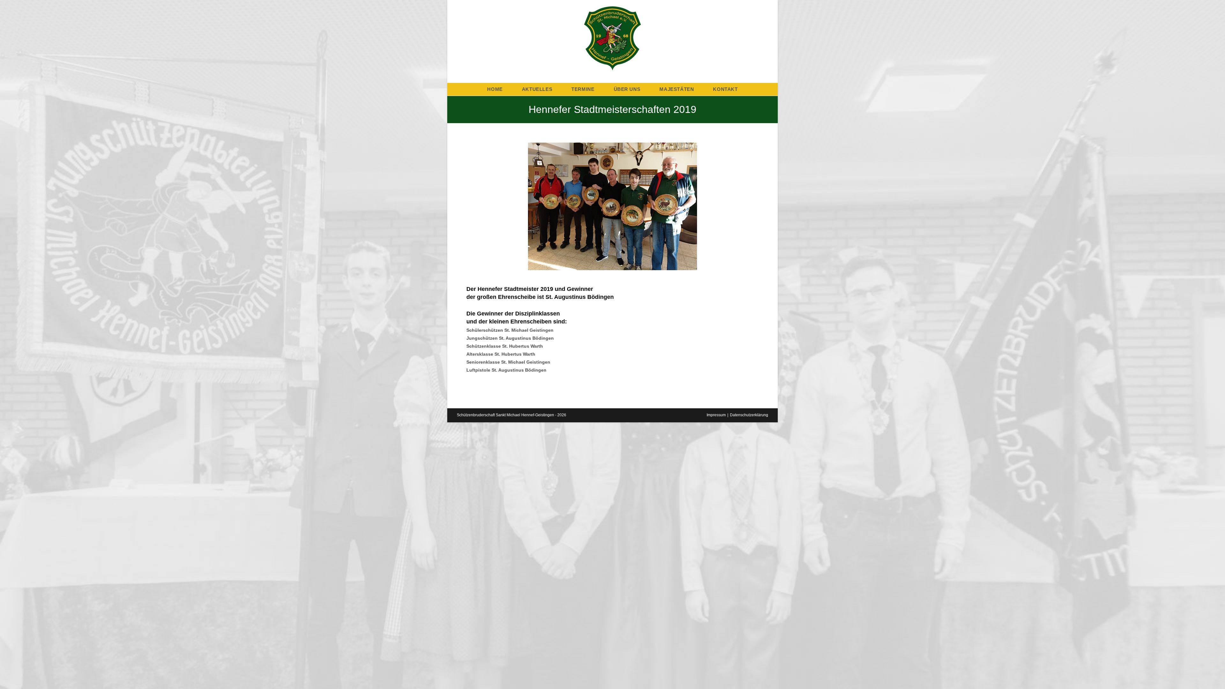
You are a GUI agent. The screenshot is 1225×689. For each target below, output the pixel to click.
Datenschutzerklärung (749, 415)
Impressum (716, 415)
